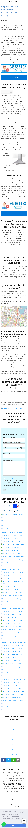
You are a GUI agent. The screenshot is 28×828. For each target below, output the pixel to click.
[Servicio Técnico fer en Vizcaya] (10, 686)
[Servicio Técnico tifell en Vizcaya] (11, 707)
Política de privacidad (8, 799)
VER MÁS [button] (17, 822)
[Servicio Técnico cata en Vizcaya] (3, 511)
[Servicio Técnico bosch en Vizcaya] (19, 506)
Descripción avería (8, 460)
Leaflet (15, 326)
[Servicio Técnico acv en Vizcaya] (10, 652)
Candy (23, 772)
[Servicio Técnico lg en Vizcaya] (10, 538)
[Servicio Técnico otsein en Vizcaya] (11, 554)
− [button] (3, 310)
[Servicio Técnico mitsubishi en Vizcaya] (12, 608)
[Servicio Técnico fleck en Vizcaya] (11, 689)
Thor (9, 791)
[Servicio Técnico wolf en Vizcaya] (11, 667)
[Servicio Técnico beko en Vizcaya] (15, 506)
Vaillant (12, 791)
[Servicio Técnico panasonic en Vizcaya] (12, 557)
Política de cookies (8, 804)
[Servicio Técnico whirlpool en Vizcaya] (12, 587)
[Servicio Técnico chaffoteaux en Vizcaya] (13, 679)
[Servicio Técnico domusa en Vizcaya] (12, 661)
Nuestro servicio (17, 786)
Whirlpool (16, 791)
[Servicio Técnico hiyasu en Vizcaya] (11, 615)
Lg (3, 781)
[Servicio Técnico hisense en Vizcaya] (12, 618)
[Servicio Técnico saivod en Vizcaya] (11, 566)
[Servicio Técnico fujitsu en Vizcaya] (11, 605)
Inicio (2, 19)
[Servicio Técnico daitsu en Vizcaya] (11, 602)
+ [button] (3, 308)
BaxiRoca (15, 772)
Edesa (19, 775)
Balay (11, 772)
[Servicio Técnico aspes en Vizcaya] (11, 621)
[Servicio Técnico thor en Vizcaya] (11, 576)
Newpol (10, 786)
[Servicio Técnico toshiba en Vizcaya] (11, 611)
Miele (8, 786)
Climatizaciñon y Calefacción (11, 773)
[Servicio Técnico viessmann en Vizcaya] (12, 710)
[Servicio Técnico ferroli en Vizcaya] (11, 630)
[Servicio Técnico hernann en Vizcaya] (12, 670)
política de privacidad (17, 479)
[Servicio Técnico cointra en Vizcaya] (11, 682)
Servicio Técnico (13, 1)
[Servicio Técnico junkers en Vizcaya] (11, 633)
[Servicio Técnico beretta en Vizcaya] (11, 648)
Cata (3, 773)
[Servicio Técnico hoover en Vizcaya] (11, 529)
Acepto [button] (14, 825)
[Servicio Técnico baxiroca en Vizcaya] (12, 645)
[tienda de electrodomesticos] (14, 408)
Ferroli (4, 778)
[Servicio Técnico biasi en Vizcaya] (11, 664)
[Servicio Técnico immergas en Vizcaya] (12, 692)
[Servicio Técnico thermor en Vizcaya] (12, 704)
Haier (17, 778)
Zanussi (10, 792)
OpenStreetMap (23, 326)
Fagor (23, 776)
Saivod (4, 789)
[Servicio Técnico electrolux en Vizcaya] (12, 515)
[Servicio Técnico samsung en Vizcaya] (12, 560)
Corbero (7, 775)
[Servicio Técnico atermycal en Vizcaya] (12, 636)
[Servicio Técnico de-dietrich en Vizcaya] (15, 511)
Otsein (24, 786)
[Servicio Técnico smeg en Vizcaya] (11, 569)
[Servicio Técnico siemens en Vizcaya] (12, 563)
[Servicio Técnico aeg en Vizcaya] (3, 506)
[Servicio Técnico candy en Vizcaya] (22, 506)
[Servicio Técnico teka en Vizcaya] (11, 579)
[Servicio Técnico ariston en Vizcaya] (11, 624)
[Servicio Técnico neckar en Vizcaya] (11, 698)
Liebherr (5, 781)
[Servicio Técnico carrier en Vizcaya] (11, 596)
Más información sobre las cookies (12, 802)
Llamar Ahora (14, 77)
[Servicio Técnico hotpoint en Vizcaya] (12, 532)
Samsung (7, 789)
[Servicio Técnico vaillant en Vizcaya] (11, 639)
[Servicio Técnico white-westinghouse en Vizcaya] (14, 583)
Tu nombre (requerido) (9, 437)
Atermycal (8, 772)
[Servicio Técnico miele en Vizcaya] (11, 548)
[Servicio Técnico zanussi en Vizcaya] (12, 590)
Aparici (4, 772)
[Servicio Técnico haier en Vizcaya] (11, 526)
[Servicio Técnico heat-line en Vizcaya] (12, 676)
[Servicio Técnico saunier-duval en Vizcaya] (13, 642)
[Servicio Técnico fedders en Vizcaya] (12, 658)
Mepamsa (5, 786)
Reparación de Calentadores (15, 788)
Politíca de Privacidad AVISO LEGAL (12, 806)
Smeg (21, 789)
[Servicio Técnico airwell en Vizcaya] (11, 593)
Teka (7, 791)
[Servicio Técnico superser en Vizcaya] (12, 572)
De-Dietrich (15, 775)
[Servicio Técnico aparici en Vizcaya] (11, 627)
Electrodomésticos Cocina (10, 776)
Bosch (20, 772)
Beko (18, 772)
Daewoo (10, 775)
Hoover (19, 778)
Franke (7, 778)
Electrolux (19, 776)
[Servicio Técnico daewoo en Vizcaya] (11, 511)
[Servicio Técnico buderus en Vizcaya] (12, 655)
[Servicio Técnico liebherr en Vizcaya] (12, 542)
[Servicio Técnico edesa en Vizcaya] (19, 511)
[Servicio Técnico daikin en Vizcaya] (11, 599)
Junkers (22, 778)
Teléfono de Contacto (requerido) (12, 448)
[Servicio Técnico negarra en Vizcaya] (12, 701)
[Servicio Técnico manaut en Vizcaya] (12, 695)
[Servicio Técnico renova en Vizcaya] (11, 673)
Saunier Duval (13, 789)
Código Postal (6, 453)
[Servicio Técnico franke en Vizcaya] (11, 518)
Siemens (17, 789)
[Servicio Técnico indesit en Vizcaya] (11, 535)
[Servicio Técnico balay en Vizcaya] (11, 506)
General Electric (12, 778)
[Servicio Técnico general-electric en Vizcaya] (14, 522)
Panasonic (5, 788)
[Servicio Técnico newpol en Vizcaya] (12, 551)
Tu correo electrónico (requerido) (12, 442)
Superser (4, 791)
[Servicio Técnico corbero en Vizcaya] (7, 511)
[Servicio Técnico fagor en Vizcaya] (7, 506)
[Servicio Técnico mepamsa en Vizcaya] (12, 545)
